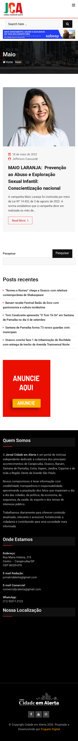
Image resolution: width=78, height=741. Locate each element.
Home (9, 62)
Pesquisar (9, 253)
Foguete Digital (50, 729)
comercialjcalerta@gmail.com (22, 589)
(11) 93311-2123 (13, 601)
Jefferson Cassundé (25, 159)
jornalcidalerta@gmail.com (20, 577)
